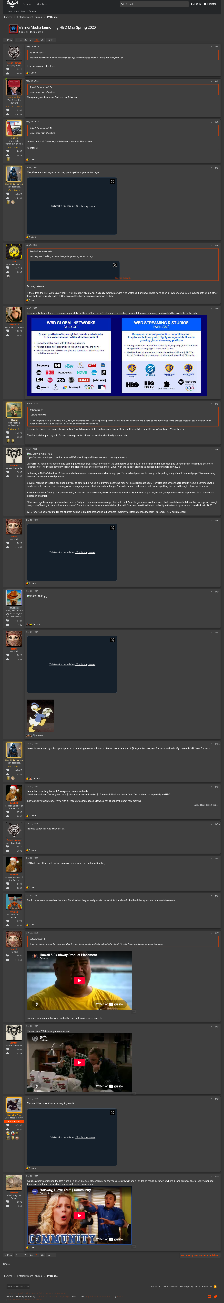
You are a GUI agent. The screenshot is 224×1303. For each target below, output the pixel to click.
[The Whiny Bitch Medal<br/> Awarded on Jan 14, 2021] (13, 202)
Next (50, 40)
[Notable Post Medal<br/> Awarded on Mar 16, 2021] (13, 441)
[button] (50, 4)
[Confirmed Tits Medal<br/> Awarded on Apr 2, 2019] (17, 1138)
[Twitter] (215, 1296)
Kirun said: (35, 410)
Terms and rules (170, 1286)
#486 (217, 309)
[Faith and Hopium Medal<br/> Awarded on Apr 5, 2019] (8, 1138)
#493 (217, 787)
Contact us (155, 1286)
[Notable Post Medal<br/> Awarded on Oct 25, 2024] (8, 441)
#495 (217, 859)
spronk (24, 32)
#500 (217, 1176)
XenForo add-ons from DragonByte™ (53, 1296)
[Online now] (6, 87)
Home (205, 1286)
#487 (217, 404)
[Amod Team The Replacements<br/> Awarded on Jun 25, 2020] (13, 1133)
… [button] (21, 40)
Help (197, 1286)
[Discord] (209, 1296)
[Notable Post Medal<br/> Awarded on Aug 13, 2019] (8, 159)
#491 (217, 632)
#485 (217, 245)
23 (25, 40)
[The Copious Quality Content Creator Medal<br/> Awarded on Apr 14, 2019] (17, 1133)
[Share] (211, 46)
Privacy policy (186, 1286)
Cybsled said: (36, 939)
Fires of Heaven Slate (18, 1286)
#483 (217, 122)
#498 (217, 1027)
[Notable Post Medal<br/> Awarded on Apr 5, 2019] (13, 1138)
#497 (217, 933)
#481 (217, 47)
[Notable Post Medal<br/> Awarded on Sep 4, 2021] (8, 202)
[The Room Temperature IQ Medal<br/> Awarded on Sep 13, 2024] (8, 276)
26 (42, 40)
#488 (217, 449)
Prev (9, 40)
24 (31, 40)
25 (36, 40)
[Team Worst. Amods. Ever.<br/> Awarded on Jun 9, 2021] (8, 1133)
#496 (217, 896)
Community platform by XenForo (36, 1293)
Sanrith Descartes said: (41, 251)
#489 (217, 520)
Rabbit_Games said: (39, 87)
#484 (217, 168)
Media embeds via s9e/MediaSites (25, 1299)
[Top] (211, 1286)
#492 (217, 744)
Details (119, 1296)
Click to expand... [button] (123, 278)
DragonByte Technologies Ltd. (100, 1296)
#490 (217, 592)
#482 (217, 81)
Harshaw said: (36, 52)
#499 (217, 1099)
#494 (217, 824)
